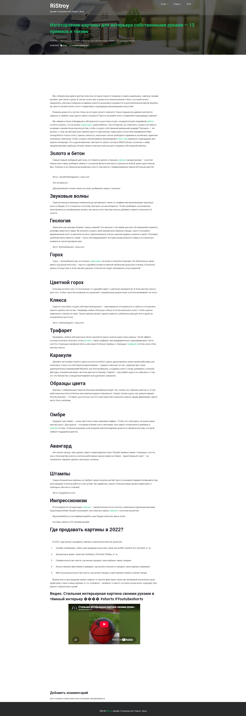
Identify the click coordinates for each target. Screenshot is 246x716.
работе (150, 121)
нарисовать (87, 124)
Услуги (177, 4)
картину (122, 160)
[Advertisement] (104, 73)
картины (87, 507)
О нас (163, 4)
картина (54, 428)
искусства (122, 138)
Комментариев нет (80, 45)
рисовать (88, 340)
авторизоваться (97, 698)
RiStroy (59, 5)
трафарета (132, 344)
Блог (189, 4)
